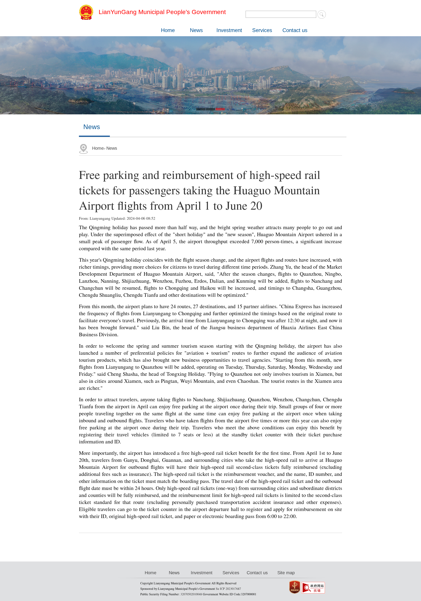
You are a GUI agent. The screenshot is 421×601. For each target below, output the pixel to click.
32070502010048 (191, 594)
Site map (286, 572)
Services (262, 30)
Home (168, 30)
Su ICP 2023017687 (228, 589)
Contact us (294, 30)
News (196, 30)
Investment (229, 30)
